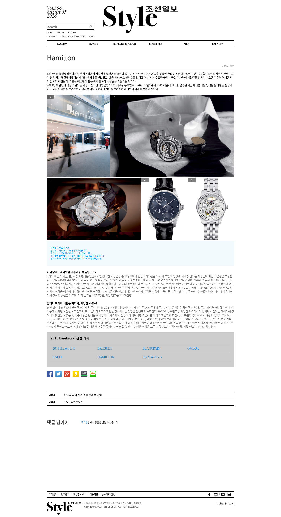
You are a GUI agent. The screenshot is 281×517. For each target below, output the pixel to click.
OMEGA (193, 348)
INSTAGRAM (67, 36)
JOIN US (72, 32)
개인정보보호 (79, 494)
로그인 (84, 422)
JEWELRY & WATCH (124, 43)
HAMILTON (105, 357)
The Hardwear (73, 402)
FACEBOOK (52, 36)
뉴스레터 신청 (108, 494)
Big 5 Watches (152, 357)
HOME (50, 32)
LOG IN (60, 32)
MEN (186, 43)
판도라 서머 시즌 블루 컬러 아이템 (83, 395)
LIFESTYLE (155, 43)
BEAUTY (93, 43)
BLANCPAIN (151, 348)
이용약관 (94, 494)
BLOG (91, 36)
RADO (57, 357)
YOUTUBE (81, 36)
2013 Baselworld (64, 348)
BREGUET (104, 348)
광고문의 (65, 494)
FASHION (62, 43)
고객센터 (53, 494)
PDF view (217, 43)
